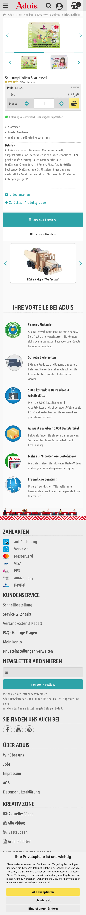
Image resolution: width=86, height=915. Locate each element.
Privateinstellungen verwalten (28, 650)
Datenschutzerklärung (21, 791)
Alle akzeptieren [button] (43, 892)
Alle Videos (17, 822)
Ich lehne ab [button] (43, 900)
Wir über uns (13, 754)
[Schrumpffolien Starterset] (44, 35)
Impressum (12, 773)
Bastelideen (18, 832)
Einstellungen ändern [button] (43, 908)
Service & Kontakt (17, 613)
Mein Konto (12, 641)
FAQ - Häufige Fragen (20, 632)
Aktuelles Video (21, 813)
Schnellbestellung (17, 604)
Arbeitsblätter (19, 841)
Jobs (6, 764)
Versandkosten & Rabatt (22, 623)
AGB (6, 782)
